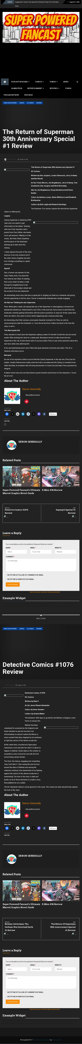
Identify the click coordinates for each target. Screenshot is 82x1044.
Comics (38, 78)
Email (33, 544)
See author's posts (33, 391)
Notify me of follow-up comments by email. (25, 571)
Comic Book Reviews (10, 99)
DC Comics (30, 99)
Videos (53, 78)
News (65, 78)
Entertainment (34, 84)
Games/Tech (16, 84)
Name (8, 544)
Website (58, 544)
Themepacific (57, 1036)
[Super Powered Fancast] (5, 77)
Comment (10, 553)
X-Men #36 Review (52, 486)
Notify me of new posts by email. (20, 575)
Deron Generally (11, 155)
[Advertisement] (41, 55)
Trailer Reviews (11, 91)
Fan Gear (28, 91)
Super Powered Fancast (42, 1036)
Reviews (54, 84)
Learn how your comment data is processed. (45, 588)
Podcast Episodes (19, 78)
